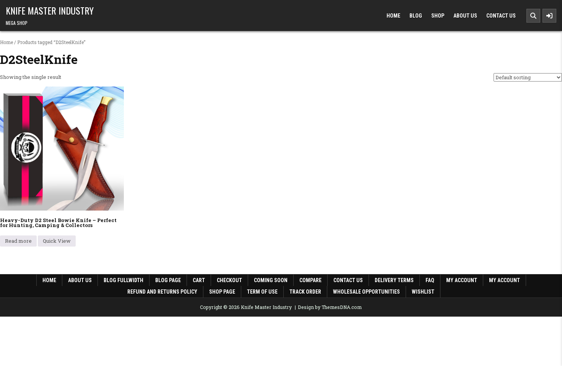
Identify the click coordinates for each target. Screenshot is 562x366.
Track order (305, 292)
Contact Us (501, 16)
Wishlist (423, 292)
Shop (437, 16)
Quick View (57, 240)
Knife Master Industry (50, 10)
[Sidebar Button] (549, 16)
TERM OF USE (262, 292)
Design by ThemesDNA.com (330, 307)
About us (80, 280)
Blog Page (168, 280)
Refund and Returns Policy (162, 292)
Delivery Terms (394, 280)
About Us (465, 16)
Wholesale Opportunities (366, 292)
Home (393, 16)
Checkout (229, 280)
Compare (310, 280)
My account (461, 280)
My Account (504, 280)
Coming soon (270, 280)
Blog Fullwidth (123, 280)
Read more (18, 240)
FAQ (430, 280)
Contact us (348, 280)
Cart (199, 280)
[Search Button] (533, 16)
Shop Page (222, 292)
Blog (415, 16)
